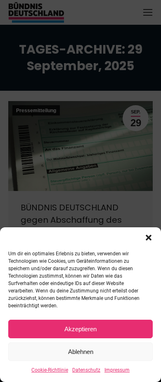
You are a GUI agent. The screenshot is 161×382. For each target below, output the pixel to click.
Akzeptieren (80, 328)
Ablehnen (80, 351)
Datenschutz (86, 370)
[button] (148, 237)
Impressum (117, 370)
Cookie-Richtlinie (49, 370)
